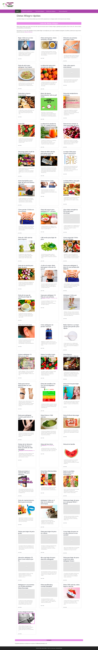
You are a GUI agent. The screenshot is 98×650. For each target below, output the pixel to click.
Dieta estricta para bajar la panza (71, 384)
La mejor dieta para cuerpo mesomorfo (69, 152)
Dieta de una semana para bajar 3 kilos (70, 38)
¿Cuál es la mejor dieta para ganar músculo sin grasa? (48, 267)
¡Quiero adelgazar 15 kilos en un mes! (24, 355)
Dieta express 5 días (47, 181)
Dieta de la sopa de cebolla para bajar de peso (25, 296)
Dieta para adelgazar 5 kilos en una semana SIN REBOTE (71, 267)
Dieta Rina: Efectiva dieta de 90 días (48, 472)
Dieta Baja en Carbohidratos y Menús (70, 355)
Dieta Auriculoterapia (25, 325)
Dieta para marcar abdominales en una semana (24, 385)
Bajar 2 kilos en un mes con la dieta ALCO (25, 38)
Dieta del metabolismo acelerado (70, 94)
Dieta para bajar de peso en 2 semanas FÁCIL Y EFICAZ (71, 502)
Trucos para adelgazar (40, 11)
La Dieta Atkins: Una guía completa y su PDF (71, 181)
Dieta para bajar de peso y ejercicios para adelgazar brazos (71, 559)
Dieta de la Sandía (69, 444)
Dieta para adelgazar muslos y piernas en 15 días (25, 417)
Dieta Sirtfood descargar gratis (71, 416)
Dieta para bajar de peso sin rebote (48, 532)
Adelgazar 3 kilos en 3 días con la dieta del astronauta (48, 502)
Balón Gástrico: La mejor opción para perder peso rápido (71, 326)
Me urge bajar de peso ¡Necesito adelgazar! (48, 558)
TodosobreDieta (59, 648)
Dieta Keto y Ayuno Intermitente (24, 94)
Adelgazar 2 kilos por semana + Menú (70, 296)
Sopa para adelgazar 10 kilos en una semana (48, 296)
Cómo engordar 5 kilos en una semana (70, 238)
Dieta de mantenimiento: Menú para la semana (26, 501)
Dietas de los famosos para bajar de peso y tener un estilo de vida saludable (25, 446)
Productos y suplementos (27, 11)
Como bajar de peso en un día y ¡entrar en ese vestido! (70, 533)
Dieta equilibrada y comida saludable (47, 585)
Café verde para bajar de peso (48, 238)
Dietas (17, 11)
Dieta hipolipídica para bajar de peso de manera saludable (26, 182)
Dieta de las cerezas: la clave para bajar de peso (71, 124)
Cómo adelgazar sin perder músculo (47, 325)
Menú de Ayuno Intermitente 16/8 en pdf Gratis (49, 95)
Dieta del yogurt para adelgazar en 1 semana (48, 210)
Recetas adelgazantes (63, 11)
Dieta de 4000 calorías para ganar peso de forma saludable (48, 153)
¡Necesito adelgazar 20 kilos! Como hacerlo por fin (25, 559)
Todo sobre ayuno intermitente (69, 66)
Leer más (20, 58)
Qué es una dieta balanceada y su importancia (68, 472)
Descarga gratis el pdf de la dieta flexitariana (26, 152)
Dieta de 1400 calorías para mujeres (25, 238)
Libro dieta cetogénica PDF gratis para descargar (70, 211)
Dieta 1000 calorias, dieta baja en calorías (71, 585)
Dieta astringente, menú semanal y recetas (48, 38)
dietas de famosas (28, 32)
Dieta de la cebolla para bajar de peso (25, 266)
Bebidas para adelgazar (50, 11)
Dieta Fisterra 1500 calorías (47, 416)
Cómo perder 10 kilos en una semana (26, 210)
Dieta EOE (21, 124)
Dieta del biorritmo (47, 444)
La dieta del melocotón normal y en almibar (48, 66)
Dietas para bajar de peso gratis (26, 532)
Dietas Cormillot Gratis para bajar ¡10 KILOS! (48, 355)
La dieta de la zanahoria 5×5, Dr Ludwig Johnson (48, 124)
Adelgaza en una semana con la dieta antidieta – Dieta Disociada (26, 586)
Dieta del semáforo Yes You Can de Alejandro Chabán (48, 385)
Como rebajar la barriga (25, 612)
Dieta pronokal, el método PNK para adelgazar (24, 472)
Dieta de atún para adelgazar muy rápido (25, 66)
